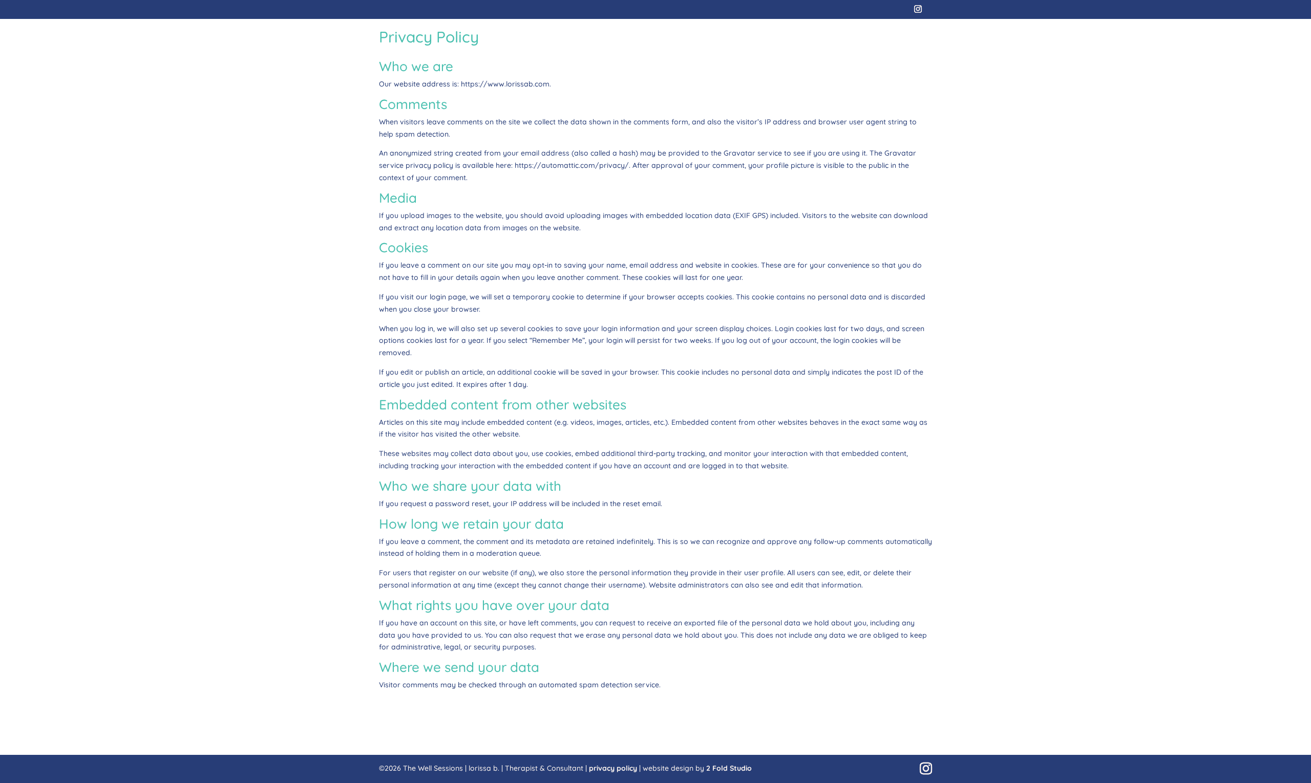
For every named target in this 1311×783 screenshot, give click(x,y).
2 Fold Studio (729, 768)
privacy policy (613, 768)
